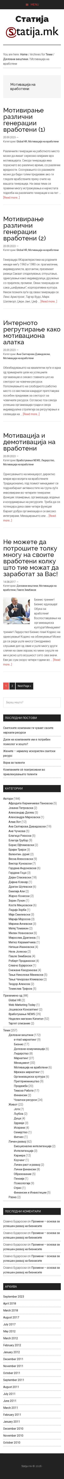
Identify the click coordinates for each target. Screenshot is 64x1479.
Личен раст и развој (27, 1164)
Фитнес (19, 1137)
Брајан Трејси (17, 849)
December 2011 (13, 1359)
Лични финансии (25, 1169)
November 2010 (13, 1435)
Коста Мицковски (20, 905)
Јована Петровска (21, 808)
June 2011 (9, 1401)
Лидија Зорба (17, 910)
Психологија (22, 1183)
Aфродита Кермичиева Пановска (31, 803)
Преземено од (12, 995)
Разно (13, 1197)
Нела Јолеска (18, 951)
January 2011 (11, 1421)
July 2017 (9, 1324)
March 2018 (10, 1310)
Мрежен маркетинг (27, 1072)
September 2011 (13, 1380)
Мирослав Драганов (22, 937)
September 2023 (13, 1296)
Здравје (19, 1123)
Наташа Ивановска (21, 947)
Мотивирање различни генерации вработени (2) (24, 228)
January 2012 (11, 1352)
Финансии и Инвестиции (30, 1192)
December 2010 (13, 1428)
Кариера (19, 1155)
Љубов (18, 1113)
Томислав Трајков (20, 988)
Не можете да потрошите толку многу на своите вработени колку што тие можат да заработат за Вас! (31, 558)
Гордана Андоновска (22, 868)
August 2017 (11, 1317)
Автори (8, 798)
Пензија (19, 1178)
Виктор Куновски (20, 863)
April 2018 (9, 1303)
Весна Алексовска (21, 859)
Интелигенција (23, 1151)
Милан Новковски (21, 933)
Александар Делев (21, 812)
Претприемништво (26, 1081)
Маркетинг (21, 1058)
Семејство (21, 1132)
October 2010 (11, 1442)
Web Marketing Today (22, 1005)
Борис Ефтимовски (21, 845)
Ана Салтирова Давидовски (33, 354)
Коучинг (19, 1160)
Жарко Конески (19, 896)
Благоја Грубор (18, 840)
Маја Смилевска (19, 914)
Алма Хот (15, 822)
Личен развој (17, 1141)
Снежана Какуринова (23, 970)
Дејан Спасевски (20, 877)
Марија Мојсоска (19, 919)
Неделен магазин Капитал (26, 1018)
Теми (6, 1030)
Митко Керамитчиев (22, 942)
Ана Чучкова (17, 831)
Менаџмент (21, 1062)
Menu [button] (35, 4)
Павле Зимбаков (26, 589)
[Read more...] (11, 197)
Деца (17, 1118)
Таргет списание (19, 1023)
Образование (22, 1174)
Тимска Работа (23, 1090)
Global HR (22, 141)
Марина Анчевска (20, 923)
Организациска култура (29, 1076)
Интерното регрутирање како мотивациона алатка (31, 332)
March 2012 (10, 1338)
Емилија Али (17, 891)
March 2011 (10, 1407)
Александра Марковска (24, 817)
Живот (13, 1104)
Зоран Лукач (17, 900)
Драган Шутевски (20, 886)
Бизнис (18, 1044)
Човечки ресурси (25, 1100)
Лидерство (47, 460)
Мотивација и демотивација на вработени (29, 442)
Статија (32, 19)
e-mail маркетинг (25, 1039)
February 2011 (12, 1414)
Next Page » (24, 687)
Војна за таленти (14, 762)
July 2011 (9, 1394)
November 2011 (13, 1366)
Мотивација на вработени (43, 141)
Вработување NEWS (28, 460)
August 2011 (11, 1387)
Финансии (20, 1095)
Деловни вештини (27, 585)
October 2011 (11, 1373)
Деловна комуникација (29, 1049)
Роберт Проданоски (22, 961)
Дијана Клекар (18, 882)
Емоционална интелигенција (32, 1146)
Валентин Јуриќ (19, 854)
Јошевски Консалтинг (23, 1009)
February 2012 (12, 1345)
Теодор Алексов (19, 984)
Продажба (21, 1086)
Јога (17, 1109)
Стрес (18, 1188)
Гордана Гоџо (17, 872)
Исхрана (19, 1127)
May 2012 (9, 1331)
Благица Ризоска (20, 835)
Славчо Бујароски (20, 965)
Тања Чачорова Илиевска (26, 979)
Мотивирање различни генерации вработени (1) (24, 119)
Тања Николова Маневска (26, 974)
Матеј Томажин (18, 928)
